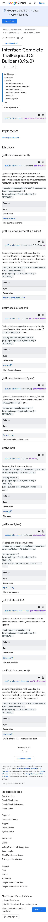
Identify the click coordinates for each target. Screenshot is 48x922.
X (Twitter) (6, 878)
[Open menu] (4, 3)
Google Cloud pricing (10, 800)
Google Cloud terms (11, 900)
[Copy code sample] (43, 115)
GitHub (4, 843)
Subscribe (39, 910)
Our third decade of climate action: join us (20, 904)
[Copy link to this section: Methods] (18, 147)
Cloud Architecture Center (12, 855)
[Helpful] (18, 38)
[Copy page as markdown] (13, 67)
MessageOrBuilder (10, 137)
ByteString (8, 435)
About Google (7, 896)
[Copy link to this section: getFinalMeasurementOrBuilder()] (4, 234)
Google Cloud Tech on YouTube (14, 887)
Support (5, 824)
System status (8, 832)
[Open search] (29, 3)
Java (36, 10)
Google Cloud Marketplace (12, 804)
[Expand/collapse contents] (16, 74)
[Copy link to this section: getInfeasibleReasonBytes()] (37, 378)
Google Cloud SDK (18, 10)
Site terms (28, 896)
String (6, 365)
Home (4, 30)
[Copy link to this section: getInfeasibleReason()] (30, 308)
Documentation (15, 30)
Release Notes (8, 828)
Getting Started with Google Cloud (15, 847)
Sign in (42, 3)
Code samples (8, 851)
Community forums (10, 819)
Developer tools (30, 30)
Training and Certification (12, 859)
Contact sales (7, 808)
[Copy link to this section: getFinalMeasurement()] (32, 155)
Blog (4, 870)
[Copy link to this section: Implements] (20, 131)
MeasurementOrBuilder (14, 298)
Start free (9, 21)
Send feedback (12, 43)
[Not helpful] (22, 38)
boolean (7, 658)
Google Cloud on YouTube (12, 883)
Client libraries (19, 14)
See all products (8, 796)
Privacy (18, 896)
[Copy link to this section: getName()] (17, 448)
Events (5, 874)
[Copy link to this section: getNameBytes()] (24, 524)
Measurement (9, 218)
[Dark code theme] (39, 115)
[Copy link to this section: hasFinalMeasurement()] (32, 670)
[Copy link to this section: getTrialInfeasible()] (26, 600)
